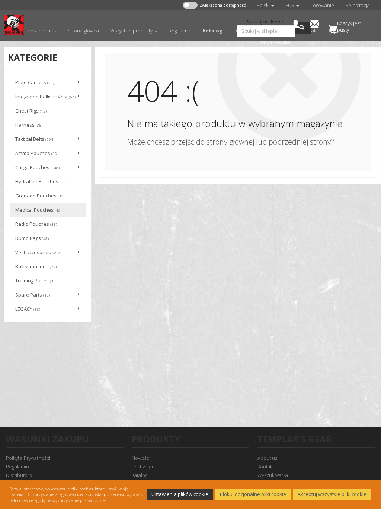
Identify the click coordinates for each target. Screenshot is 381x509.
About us (267, 458)
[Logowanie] (295, 23)
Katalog (139, 475)
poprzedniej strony (300, 142)
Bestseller (143, 466)
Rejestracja (357, 5)
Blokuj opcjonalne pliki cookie (253, 494)
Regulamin (17, 466)
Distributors (19, 475)
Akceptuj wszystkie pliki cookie (332, 494)
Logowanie (322, 5)
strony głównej (230, 142)
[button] (265, 5)
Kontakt (265, 466)
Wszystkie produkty (132, 30)
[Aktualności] (314, 23)
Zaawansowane (274, 42)
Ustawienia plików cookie (179, 494)
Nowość (140, 458)
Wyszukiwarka (272, 475)
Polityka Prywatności (28, 458)
